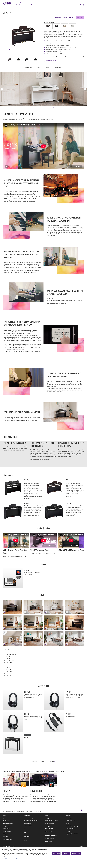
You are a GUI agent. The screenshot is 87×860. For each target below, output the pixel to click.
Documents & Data (48, 830)
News (25, 829)
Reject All (66, 853)
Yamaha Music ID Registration (51, 835)
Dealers (57, 2)
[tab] (35, 107)
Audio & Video (28, 67)
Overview (58, 17)
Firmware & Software (49, 828)
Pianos (17, 2)
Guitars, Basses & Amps (8, 823)
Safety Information (48, 831)
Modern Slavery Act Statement (72, 833)
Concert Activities (27, 823)
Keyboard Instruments (7, 820)
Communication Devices (7, 839)
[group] (10, 59)
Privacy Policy (9, 858)
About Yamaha (68, 815)
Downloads (31, 4)
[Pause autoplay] (54, 107)
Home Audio (5, 836)
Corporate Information (70, 818)
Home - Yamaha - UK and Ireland (9, 8)
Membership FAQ (48, 841)
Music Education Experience (29, 822)
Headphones (5, 833)
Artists (24, 4)
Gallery (47, 67)
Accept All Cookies (76, 853)
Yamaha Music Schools (28, 818)
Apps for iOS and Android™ (8, 841)
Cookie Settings (56, 853)
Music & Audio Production (8, 822)
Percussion (5, 830)
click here (9, 856)
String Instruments (6, 828)
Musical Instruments (20, 8)
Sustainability (68, 831)
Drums (4, 825)
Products (18, 4)
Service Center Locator (49, 823)
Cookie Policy (16, 858)
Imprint (4, 858)
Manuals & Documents (49, 826)
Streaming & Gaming (7, 837)
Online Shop (50, 2)
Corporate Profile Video (70, 820)
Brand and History (69, 828)
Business (81, 2)
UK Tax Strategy (69, 834)
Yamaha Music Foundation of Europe (31, 820)
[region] (43, 853)
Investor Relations (69, 830)
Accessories (58, 67)
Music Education (27, 815)
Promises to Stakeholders (71, 826)
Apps (39, 67)
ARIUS (35, 8)
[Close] (84, 853)
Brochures (47, 825)
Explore (39, 4)
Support (61, 2)
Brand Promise (69, 822)
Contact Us (47, 818)
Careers (67, 823)
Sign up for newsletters (49, 838)
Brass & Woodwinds (7, 826)
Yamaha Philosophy (69, 825)
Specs (65, 17)
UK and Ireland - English (72, 2)
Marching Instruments (7, 831)
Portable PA (5, 834)
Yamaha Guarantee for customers (51, 820)
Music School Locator (28, 825)
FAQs (46, 822)
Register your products (49, 839)
